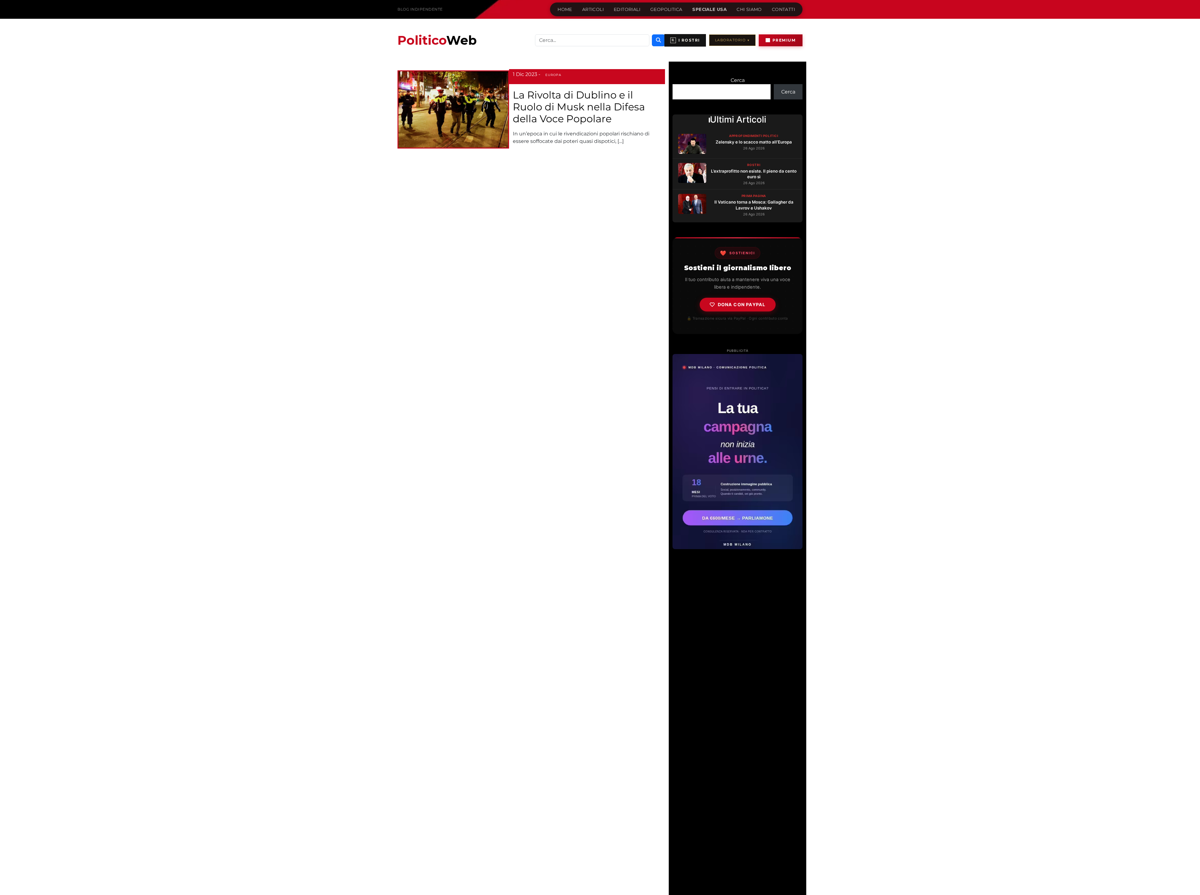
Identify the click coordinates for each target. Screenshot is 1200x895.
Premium (784, 40)
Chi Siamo (749, 9)
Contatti (783, 9)
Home (565, 9)
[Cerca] (658, 40)
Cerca (738, 80)
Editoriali (627, 9)
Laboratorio (732, 40)
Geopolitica (666, 9)
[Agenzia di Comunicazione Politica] (737, 451)
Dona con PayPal (742, 304)
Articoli (593, 9)
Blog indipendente (420, 9)
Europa (553, 75)
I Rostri (686, 40)
